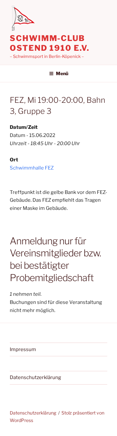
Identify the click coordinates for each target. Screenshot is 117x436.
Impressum (23, 349)
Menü (62, 73)
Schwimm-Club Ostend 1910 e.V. (49, 43)
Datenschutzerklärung (35, 377)
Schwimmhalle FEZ (32, 168)
